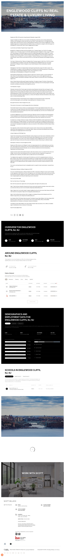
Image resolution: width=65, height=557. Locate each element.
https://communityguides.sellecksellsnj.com (31, 191)
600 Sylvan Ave (12, 291)
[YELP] (16, 553)
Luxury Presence (30, 549)
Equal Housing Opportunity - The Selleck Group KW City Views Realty (26, 525)
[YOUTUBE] (13, 553)
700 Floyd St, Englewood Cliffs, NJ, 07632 (16, 389)
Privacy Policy (50, 549)
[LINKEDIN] (8, 553)
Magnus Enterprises (13, 286)
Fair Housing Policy (27, 526)
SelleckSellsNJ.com (14, 201)
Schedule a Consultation (32, 486)
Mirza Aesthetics (12, 295)
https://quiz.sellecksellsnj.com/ (36, 187)
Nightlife (32, 279)
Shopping (17, 279)
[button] (2, 555)
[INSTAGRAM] (5, 553)
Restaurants (11, 279)
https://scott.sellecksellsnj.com (28, 195)
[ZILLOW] (19, 553)
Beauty (26, 279)
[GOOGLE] (24, 553)
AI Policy (57, 549)
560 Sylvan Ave (12, 287)
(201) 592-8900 (21, 510)
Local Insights (22, 521)
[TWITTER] (10, 553)
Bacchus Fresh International (14, 290)
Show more (32, 301)
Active (22, 279)
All (6, 279)
